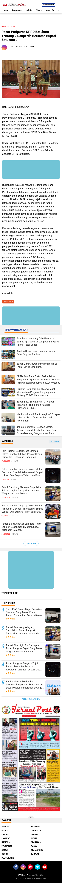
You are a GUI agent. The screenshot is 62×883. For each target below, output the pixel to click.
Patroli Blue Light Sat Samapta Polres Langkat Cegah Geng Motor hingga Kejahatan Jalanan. (22, 527)
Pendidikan (7, 846)
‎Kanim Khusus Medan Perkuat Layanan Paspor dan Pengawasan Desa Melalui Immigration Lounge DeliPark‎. (24, 684)
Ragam (34, 846)
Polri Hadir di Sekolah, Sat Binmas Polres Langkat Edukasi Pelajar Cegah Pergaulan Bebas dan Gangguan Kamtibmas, (22, 454)
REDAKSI (21, 875)
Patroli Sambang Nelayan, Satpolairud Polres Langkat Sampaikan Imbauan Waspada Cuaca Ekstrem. (22, 490)
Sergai (5, 850)
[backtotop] (31, 818)
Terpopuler (17, 10)
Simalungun (37, 850)
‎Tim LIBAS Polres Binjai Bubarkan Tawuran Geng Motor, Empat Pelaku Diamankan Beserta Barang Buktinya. (24, 612)
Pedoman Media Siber (35, 875)
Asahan (5, 826)
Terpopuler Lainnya (31, 699)
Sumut (5, 854)
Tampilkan (54, 441)
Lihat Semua (31, 543)
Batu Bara (11, 27)
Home (5, 10)
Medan (34, 838)
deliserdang (8, 858)
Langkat (6, 838)
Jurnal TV (49, 10)
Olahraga (36, 842)
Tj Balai (35, 854)
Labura (5, 834)
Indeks (29, 10)
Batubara (35, 826)
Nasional (6, 842)
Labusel (35, 834)
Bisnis (39, 10)
